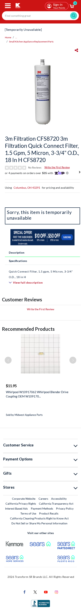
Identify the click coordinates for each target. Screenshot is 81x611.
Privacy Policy (65, 508)
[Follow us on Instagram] (56, 591)
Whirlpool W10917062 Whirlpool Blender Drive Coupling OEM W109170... (37, 394)
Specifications (18, 260)
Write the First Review (57, 167)
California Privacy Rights (21, 503)
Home (8, 37)
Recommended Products (28, 329)
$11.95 (11, 386)
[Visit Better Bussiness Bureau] (40, 603)
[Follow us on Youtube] (46, 591)
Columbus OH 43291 (27, 187)
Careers (44, 498)
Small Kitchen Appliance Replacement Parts (31, 41)
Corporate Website (24, 498)
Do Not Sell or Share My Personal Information (39, 523)
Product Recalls (49, 513)
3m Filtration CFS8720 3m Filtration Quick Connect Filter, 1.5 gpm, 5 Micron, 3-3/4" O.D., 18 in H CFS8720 (42, 149)
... (16, 37)
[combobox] (40, 15)
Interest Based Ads (16, 508)
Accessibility (59, 498)
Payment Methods (42, 508)
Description (16, 252)
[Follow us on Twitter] (35, 591)
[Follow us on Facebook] (25, 591)
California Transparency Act (56, 503)
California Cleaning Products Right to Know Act (39, 518)
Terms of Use (28, 513)
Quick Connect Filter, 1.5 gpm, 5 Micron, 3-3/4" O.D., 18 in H (41, 274)
